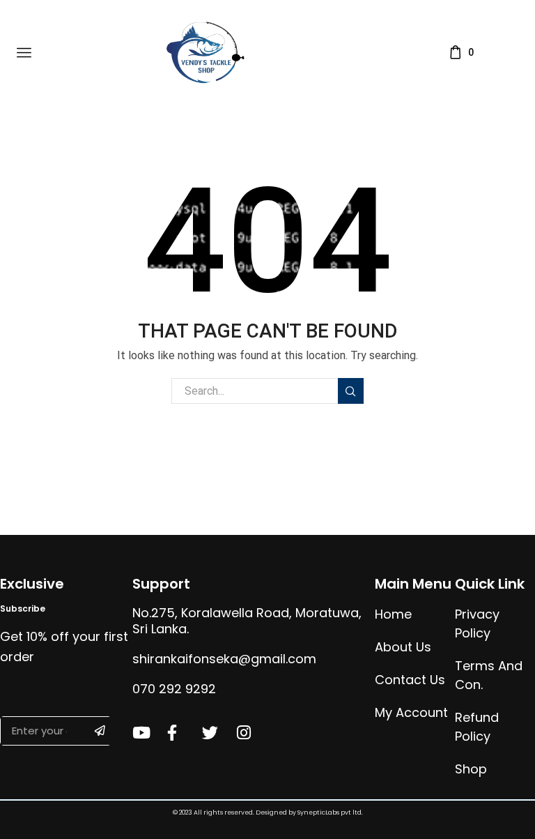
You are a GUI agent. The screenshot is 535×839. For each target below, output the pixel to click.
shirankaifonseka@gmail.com (224, 658)
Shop (471, 769)
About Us (403, 647)
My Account (411, 712)
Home (393, 614)
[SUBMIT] (100, 731)
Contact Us (410, 679)
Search (351, 391)
